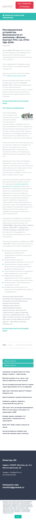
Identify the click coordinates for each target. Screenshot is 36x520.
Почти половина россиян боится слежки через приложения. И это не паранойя (18, 386)
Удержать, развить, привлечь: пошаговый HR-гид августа (14, 402)
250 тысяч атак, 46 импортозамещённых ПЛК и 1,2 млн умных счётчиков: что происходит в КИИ (18, 410)
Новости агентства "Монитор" (13, 16)
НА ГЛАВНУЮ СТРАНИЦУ (24, 5)
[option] (18, 335)
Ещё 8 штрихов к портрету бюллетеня (17, 397)
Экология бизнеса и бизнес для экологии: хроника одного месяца (15, 432)
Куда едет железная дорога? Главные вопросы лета (17, 392)
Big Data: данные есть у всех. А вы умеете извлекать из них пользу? (15, 379)
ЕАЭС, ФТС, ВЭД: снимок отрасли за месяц (16, 426)
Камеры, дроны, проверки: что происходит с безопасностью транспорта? (14, 418)
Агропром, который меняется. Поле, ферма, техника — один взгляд (16, 373)
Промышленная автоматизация (24, 345)
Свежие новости (10, 361)
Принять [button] (18, 516)
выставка (10, 345)
